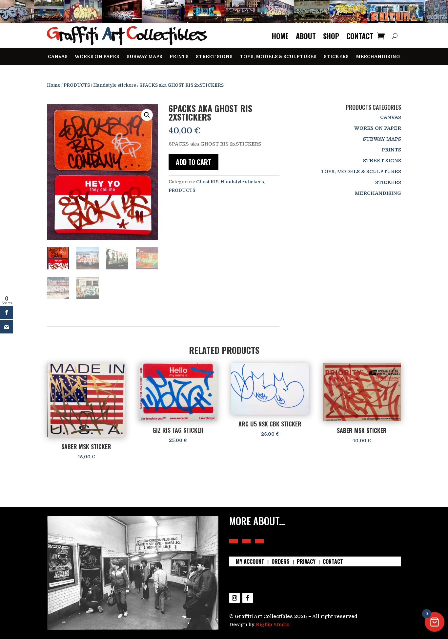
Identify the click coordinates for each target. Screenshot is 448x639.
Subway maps (144, 56)
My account (250, 562)
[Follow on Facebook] (247, 598)
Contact (359, 36)
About (306, 36)
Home (280, 36)
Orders (281, 562)
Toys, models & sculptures (278, 56)
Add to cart (193, 162)
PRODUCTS (77, 85)
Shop (331, 36)
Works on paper (97, 56)
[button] (147, 115)
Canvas (58, 56)
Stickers (336, 56)
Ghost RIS (207, 181)
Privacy (306, 562)
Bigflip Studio (273, 625)
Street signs (214, 56)
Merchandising (378, 56)
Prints (179, 56)
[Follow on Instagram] (234, 598)
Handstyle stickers (114, 85)
